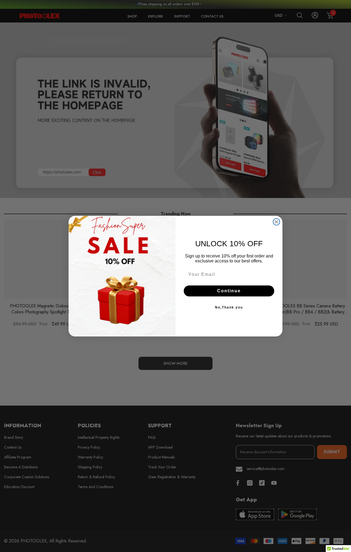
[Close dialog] (276, 222)
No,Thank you (229, 307)
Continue (229, 290)
